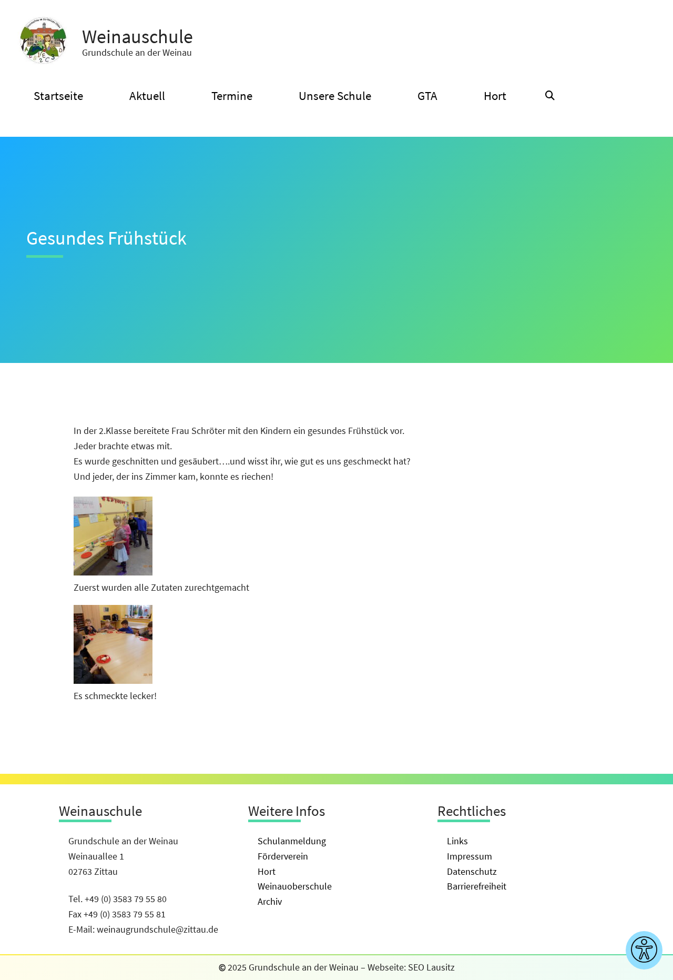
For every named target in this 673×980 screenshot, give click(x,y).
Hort (267, 871)
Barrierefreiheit (476, 886)
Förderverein (283, 856)
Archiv (270, 901)
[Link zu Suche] (550, 96)
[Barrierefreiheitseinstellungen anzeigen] (644, 950)
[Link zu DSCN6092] (113, 572)
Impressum (469, 856)
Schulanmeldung (292, 841)
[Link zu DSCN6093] (113, 680)
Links (457, 841)
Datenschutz (472, 871)
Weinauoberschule (295, 886)
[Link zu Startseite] (43, 41)
